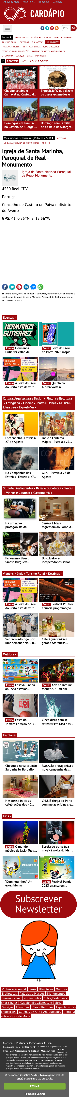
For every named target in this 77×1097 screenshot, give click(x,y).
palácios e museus (11, 46)
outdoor (24, 42)
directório (12, 61)
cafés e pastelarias (41, 37)
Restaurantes (24, 488)
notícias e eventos (38, 61)
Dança (52, 403)
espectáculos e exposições (15, 51)
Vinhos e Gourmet (18, 493)
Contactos (8, 1043)
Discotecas (46, 989)
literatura (7, 55)
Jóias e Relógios (42, 1007)
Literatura (9, 407)
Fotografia (13, 403)
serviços (20, 55)
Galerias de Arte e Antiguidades (40, 1012)
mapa (23, 61)
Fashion (8, 735)
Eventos (8, 317)
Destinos (54, 573)
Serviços (7, 1007)
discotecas (40, 55)
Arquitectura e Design (28, 398)
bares (30, 55)
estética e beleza (31, 46)
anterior (61, 138)
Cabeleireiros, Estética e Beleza (41, 1003)
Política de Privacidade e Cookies (34, 1043)
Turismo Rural (35, 573)
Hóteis (18, 573)
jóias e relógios (51, 46)
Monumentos (56, 993)
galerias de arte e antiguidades (48, 51)
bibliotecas (37, 42)
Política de (35, 1093)
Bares (32, 989)
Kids (6, 816)
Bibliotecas (9, 993)
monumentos (52, 42)
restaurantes (21, 37)
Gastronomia (42, 493)
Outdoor (8, 654)
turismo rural (9, 42)
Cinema (28, 403)
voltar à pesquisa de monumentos (21, 142)
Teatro (40, 403)
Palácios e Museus (32, 993)
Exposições (26, 407)
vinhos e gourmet (63, 37)
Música (64, 403)
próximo (46, 142)
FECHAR (34, 1086)
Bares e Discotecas (48, 488)
